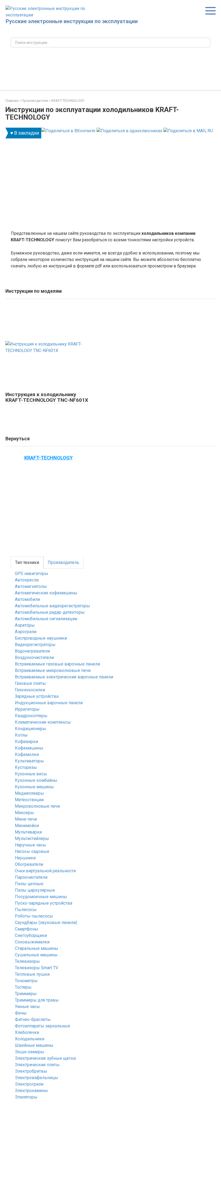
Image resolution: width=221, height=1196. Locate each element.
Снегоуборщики (31, 935)
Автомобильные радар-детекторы (50, 612)
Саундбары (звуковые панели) (46, 922)
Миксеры (24, 812)
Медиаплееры (29, 793)
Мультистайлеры (32, 838)
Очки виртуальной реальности (45, 870)
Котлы (21, 735)
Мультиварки (28, 832)
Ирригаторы (27, 709)
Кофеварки (26, 741)
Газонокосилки (30, 689)
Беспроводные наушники (41, 638)
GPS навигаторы (31, 573)
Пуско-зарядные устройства (43, 903)
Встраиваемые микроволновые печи (53, 670)
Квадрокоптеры (31, 715)
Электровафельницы (36, 1077)
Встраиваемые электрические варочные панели (64, 676)
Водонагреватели (32, 651)
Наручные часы (30, 845)
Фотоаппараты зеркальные (42, 1025)
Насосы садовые (32, 851)
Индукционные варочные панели (49, 702)
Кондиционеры (30, 728)
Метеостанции (29, 799)
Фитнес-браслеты (33, 1019)
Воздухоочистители (34, 657)
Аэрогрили (25, 631)
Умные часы (27, 1006)
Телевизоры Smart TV (36, 967)
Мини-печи (26, 819)
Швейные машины (34, 1045)
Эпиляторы (26, 1097)
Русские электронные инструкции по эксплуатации (72, 21)
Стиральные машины (36, 948)
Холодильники (29, 1038)
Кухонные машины (34, 786)
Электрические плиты (37, 1064)
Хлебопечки (27, 1032)
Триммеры (26, 993)
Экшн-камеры (29, 1051)
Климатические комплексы (43, 722)
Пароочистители (31, 877)
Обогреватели (29, 864)
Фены (21, 1013)
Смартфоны (26, 929)
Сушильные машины (36, 954)
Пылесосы (26, 909)
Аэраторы (25, 625)
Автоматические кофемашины (46, 592)
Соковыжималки (32, 941)
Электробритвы (31, 1071)
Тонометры (26, 980)
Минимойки (27, 825)
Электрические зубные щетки (45, 1058)
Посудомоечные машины (41, 896)
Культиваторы (29, 760)
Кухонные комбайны (36, 780)
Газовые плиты (30, 683)
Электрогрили (29, 1084)
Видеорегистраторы (35, 644)
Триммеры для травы (37, 1000)
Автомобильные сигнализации (46, 618)
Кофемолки (27, 754)
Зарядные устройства (36, 696)
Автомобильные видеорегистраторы (52, 605)
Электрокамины (31, 1090)
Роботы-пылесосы (34, 916)
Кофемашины (29, 748)
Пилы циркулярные (35, 890)
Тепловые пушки (32, 974)
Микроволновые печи (37, 806)
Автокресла (27, 580)
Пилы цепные (29, 883)
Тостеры (23, 987)
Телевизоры (27, 961)
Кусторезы (26, 767)
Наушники (25, 857)
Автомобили (27, 599)
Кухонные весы (31, 773)
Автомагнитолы (31, 586)
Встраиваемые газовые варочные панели (57, 664)
